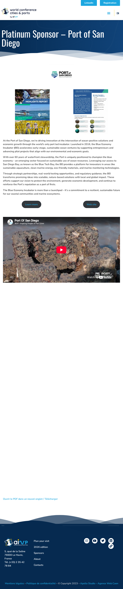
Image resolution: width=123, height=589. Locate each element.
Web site (91, 204)
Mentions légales (14, 583)
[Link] (111, 546)
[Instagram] (86, 540)
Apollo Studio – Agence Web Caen (99, 583)
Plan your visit (41, 541)
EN (118, 13)
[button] (108, 12)
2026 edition (41, 547)
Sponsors (39, 553)
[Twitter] (103, 540)
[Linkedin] (111, 540)
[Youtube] (95, 540)
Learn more (31, 204)
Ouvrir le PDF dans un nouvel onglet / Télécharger (30, 499)
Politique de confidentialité (41, 583)
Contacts (38, 565)
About (37, 559)
